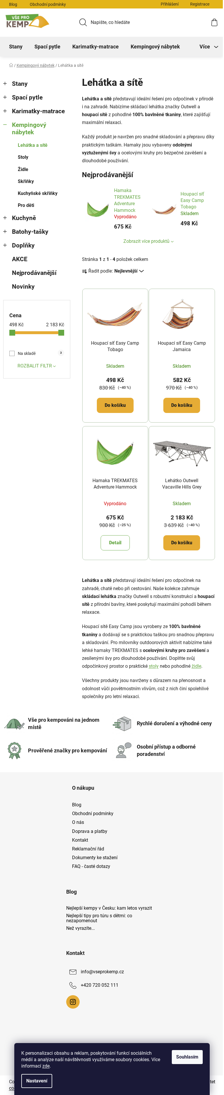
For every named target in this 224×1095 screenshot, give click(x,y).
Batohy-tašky (30, 231)
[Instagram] (73, 1002)
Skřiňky (26, 181)
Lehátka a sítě (33, 145)
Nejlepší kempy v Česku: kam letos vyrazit (109, 908)
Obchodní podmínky (48, 4)
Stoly (23, 157)
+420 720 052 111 (99, 985)
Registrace (199, 4)
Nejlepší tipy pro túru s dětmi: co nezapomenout (99, 918)
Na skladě (40, 353)
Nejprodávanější (34, 272)
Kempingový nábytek (29, 128)
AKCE (19, 259)
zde (46, 1066)
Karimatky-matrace (38, 111)
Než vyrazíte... (80, 928)
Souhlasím (187, 1057)
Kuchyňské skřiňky (37, 193)
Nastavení (36, 1081)
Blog (13, 4)
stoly (154, 666)
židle (196, 666)
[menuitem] (15, 47)
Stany (20, 83)
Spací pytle (27, 97)
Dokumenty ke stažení (95, 857)
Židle (23, 169)
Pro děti (26, 205)
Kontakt (80, 840)
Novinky (23, 286)
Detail (115, 542)
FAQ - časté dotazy (91, 866)
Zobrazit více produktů (146, 241)
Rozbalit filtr (35, 366)
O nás (78, 822)
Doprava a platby (89, 831)
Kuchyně (24, 218)
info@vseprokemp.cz (102, 972)
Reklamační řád (88, 849)
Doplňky (23, 245)
